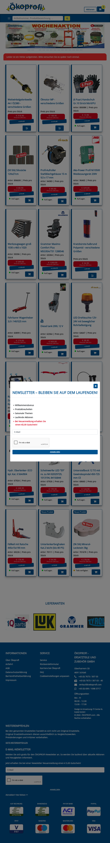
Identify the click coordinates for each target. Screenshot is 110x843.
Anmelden (55, 452)
